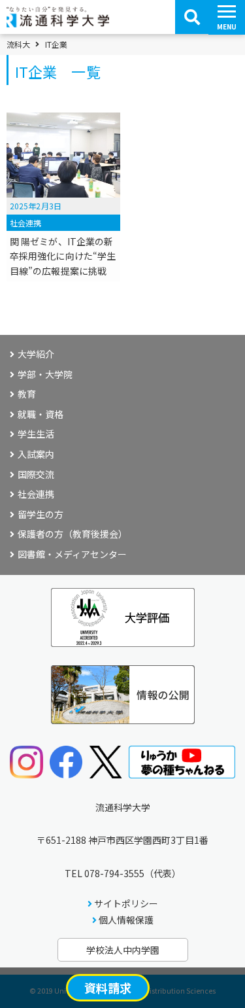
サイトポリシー (126, 903)
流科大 (18, 44)
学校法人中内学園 (122, 949)
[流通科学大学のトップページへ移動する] (58, 22)
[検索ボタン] (192, 17)
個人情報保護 (126, 919)
